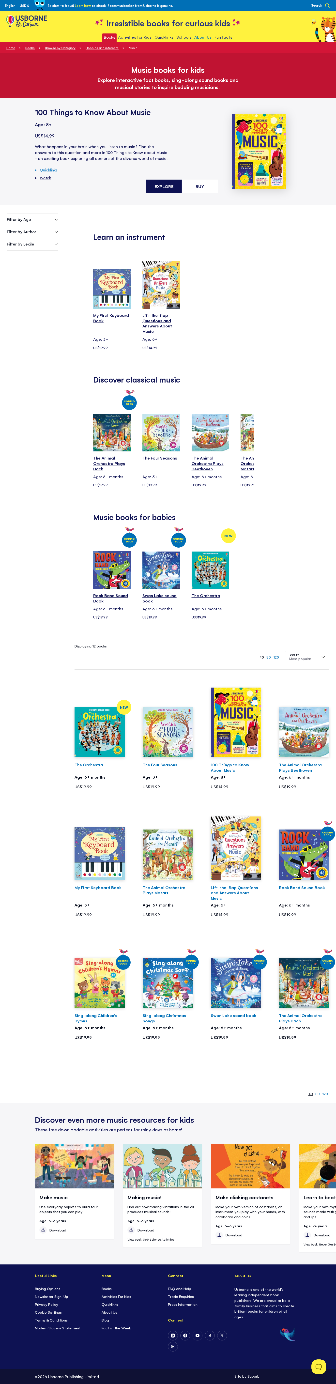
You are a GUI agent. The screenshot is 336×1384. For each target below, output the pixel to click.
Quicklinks (49, 170)
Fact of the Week (116, 1327)
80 (268, 657)
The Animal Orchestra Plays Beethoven (208, 463)
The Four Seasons (159, 458)
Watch (45, 177)
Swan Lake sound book (159, 598)
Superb (253, 1376)
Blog (105, 1320)
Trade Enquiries (181, 1296)
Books (30, 48)
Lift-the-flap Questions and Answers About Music (157, 323)
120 (276, 657)
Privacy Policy (46, 1304)
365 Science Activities (158, 1239)
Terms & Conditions (51, 1320)
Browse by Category (60, 48)
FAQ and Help (179, 1288)
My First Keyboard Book (111, 317)
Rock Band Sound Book (110, 598)
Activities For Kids (116, 1296)
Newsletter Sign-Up (51, 1296)
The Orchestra (206, 595)
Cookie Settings (48, 1312)
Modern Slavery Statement (57, 1327)
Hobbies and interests (102, 48)
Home (10, 48)
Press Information (183, 1304)
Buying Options (47, 1288)
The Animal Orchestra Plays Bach (109, 463)
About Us (109, 1312)
